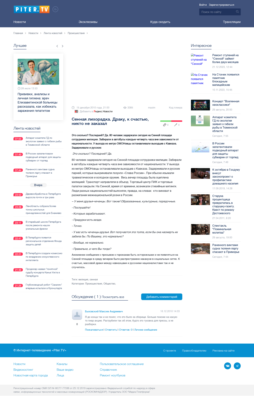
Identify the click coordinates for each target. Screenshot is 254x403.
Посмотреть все (113, 297)
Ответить (111, 329)
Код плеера (175, 107)
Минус (80, 324)
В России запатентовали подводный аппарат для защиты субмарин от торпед (43, 157)
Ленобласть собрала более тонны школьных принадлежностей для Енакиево (43, 210)
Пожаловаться (94, 329)
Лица (60, 375)
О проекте (169, 350)
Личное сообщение (145, 329)
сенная (94, 279)
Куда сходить (160, 22)
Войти (203, 4)
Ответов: (125, 329)
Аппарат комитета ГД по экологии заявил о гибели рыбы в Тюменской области (44, 141)
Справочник (108, 370)
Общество (109, 283)
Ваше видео (65, 370)
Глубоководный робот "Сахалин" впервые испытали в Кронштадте (44, 286)
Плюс (73, 324)
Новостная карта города (30, 375)
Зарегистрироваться (221, 4)
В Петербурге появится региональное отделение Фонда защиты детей (44, 241)
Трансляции (232, 22)
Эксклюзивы (88, 22)
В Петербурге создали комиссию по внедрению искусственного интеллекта (44, 257)
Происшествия (93, 283)
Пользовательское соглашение (122, 364)
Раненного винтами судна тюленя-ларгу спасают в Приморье (40, 173)
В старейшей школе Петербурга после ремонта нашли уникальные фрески (43, 225)
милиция (83, 279)
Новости (19, 22)
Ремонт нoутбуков (112, 375)
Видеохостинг (23, 370)
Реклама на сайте (223, 350)
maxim (151, 107)
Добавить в (96, 111)
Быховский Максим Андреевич (104, 311)
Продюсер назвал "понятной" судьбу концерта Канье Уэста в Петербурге (43, 272)
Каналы (62, 364)
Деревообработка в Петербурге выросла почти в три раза (43, 195)
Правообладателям (194, 350)
